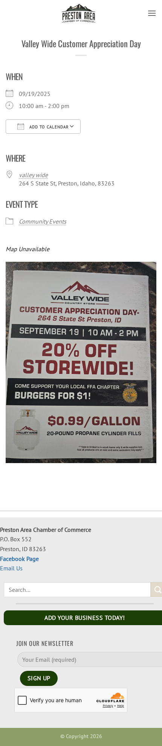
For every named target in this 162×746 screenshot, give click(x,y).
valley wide (33, 175)
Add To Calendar (48, 127)
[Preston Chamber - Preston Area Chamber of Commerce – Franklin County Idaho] (79, 13)
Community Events (42, 221)
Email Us (11, 568)
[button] (151, 13)
